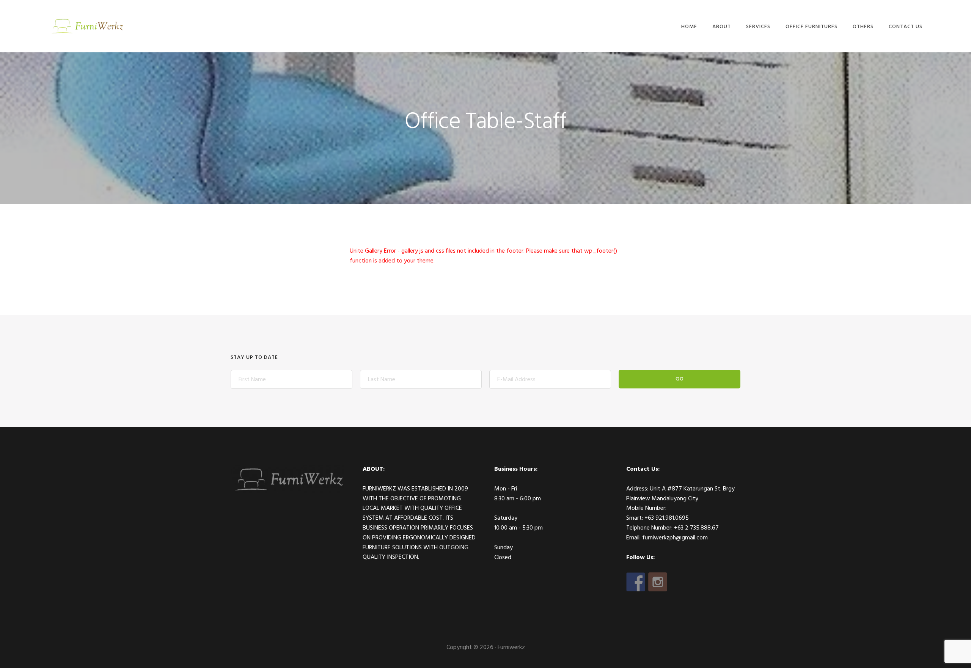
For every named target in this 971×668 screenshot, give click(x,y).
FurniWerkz (86, 25)
